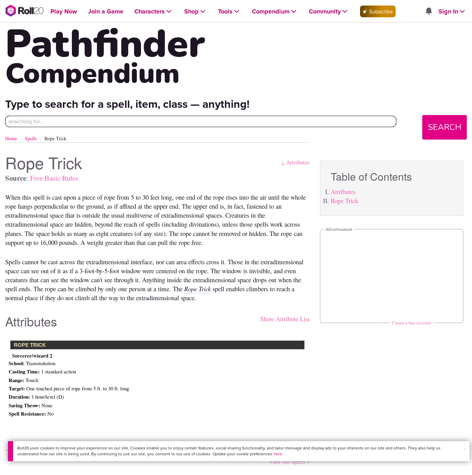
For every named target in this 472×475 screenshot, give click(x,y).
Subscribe (380, 11)
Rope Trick (344, 200)
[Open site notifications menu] (428, 11)
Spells (31, 138)
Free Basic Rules (54, 178)
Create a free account (411, 323)
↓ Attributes (295, 162)
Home (11, 138)
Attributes (343, 191)
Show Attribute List (285, 318)
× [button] (464, 449)
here (277, 454)
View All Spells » (289, 461)
